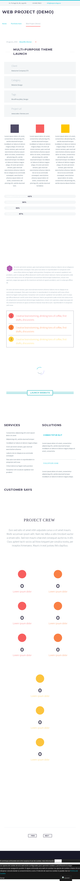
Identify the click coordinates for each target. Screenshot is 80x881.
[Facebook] (28, 820)
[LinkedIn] (47, 820)
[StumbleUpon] (51, 820)
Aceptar (58, 861)
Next (47, 836)
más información (48, 861)
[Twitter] (32, 820)
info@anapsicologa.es (54, 3)
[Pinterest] (40, 820)
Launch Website (40, 393)
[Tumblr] (44, 820)
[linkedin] (72, 3)
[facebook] (69, 3)
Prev (33, 836)
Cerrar (2, 878)
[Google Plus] (36, 820)
